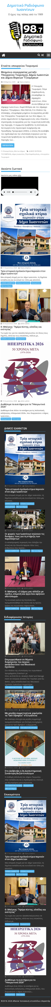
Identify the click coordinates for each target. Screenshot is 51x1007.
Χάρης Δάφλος (24, 82)
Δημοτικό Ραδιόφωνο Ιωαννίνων (25, 7)
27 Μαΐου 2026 (11, 710)
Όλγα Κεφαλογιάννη (32, 154)
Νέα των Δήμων (19, 151)
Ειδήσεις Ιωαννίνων (22, 283)
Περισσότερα (7, 145)
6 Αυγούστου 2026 (13, 588)
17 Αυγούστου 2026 (9, 268)
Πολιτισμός (16, 419)
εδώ (19, 175)
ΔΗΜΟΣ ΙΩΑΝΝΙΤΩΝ (7, 283)
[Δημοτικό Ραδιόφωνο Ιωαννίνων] (3, 55)
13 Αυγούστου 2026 (9, 401)
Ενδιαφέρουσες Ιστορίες (14, 687)
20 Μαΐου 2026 (11, 768)
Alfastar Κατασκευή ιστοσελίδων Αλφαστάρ (31, 1001)
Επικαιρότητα (8, 151)
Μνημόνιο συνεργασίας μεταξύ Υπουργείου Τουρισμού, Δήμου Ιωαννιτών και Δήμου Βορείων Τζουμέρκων (25, 75)
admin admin (24, 324)
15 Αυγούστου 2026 (9, 324)
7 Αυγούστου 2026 (13, 531)
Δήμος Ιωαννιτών (18, 154)
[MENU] (48, 55)
